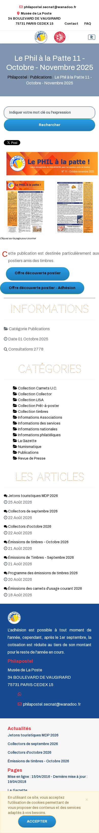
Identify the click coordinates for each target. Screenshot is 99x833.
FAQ (87, 23)
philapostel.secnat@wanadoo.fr (50, 7)
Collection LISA (30, 400)
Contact (71, 23)
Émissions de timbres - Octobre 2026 (38, 542)
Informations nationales (37, 429)
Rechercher (49, 125)
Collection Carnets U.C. (37, 388)
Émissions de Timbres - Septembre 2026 (40, 557)
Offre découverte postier (38, 273)
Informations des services (38, 423)
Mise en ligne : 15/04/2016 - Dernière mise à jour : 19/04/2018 (48, 779)
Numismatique (29, 447)
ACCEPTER (37, 821)
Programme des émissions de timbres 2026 (42, 573)
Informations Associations (39, 417)
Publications (41, 77)
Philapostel (17, 77)
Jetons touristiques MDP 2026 (32, 496)
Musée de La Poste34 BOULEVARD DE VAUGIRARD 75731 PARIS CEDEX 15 (34, 18)
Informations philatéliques (39, 435)
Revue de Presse (31, 458)
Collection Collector (34, 394)
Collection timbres (32, 412)
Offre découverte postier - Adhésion (42, 288)
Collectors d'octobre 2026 (29, 526)
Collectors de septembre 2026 (32, 511)
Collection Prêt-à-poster (38, 406)
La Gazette (27, 441)
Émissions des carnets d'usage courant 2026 (44, 588)
